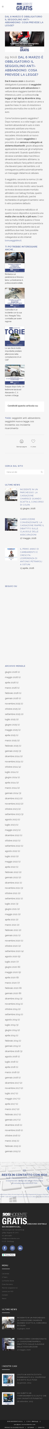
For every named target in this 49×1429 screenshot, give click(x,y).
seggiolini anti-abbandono (26, 418)
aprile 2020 (10, 977)
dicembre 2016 (12, 1125)
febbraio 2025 (11, 746)
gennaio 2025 (11, 751)
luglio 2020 (10, 961)
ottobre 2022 (11, 840)
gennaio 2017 (11, 1119)
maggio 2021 (11, 914)
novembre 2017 (12, 1088)
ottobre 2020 (11, 946)
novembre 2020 (12, 940)
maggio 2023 (11, 830)
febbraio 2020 (12, 988)
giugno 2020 (11, 967)
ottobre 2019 (11, 1009)
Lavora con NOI (7, 1291)
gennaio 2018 (11, 1077)
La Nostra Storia (8, 1280)
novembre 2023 (12, 803)
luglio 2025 (10, 719)
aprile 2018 (10, 1067)
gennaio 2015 (11, 1151)
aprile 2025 (10, 735)
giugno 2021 (11, 909)
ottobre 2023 (11, 809)
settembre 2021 (12, 898)
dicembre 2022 (12, 835)
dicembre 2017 (12, 1083)
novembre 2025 (12, 703)
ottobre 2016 (11, 1135)
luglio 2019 (10, 1025)
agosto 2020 (11, 956)
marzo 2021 (10, 925)
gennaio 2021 (11, 935)
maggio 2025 (11, 730)
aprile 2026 (10, 682)
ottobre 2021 (11, 893)
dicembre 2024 (12, 756)
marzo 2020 (11, 983)
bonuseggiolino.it (13, 240)
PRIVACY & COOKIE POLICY (14, 1427)
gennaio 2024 (11, 793)
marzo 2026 (11, 688)
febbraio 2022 (11, 872)
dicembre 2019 (12, 998)
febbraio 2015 (11, 1146)
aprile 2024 (10, 782)
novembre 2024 (12, 761)
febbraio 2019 (11, 1040)
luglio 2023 (10, 825)
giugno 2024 (11, 777)
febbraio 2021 (11, 930)
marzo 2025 (11, 740)
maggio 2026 (11, 677)
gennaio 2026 (11, 698)
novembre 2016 (12, 1130)
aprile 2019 (10, 1035)
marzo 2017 (10, 1109)
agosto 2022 (11, 851)
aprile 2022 (10, 867)
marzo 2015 (10, 1141)
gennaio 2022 (11, 877)
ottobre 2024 (11, 767)
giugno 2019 (11, 1030)
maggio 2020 (11, 972)
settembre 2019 (12, 1014)
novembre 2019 (12, 1004)
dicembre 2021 (12, 882)
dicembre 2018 (12, 1051)
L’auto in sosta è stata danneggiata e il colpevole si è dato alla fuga (31, 1377)
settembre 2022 (12, 846)
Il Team (4, 1277)
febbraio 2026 (12, 693)
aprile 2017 (10, 1104)
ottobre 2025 (11, 709)
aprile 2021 (10, 919)
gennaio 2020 (11, 993)
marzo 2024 (11, 788)
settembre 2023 (12, 814)
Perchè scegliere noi (10, 1287)
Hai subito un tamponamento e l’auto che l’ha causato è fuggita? (31, 1395)
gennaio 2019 (11, 1046)
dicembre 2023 (12, 798)
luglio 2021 (10, 904)
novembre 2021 (12, 888)
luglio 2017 (10, 1093)
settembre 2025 (12, 714)
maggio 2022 (11, 861)
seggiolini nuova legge (17, 421)
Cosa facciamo (7, 1284)
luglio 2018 (10, 1062)
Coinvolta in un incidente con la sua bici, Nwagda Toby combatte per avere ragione (13, 316)
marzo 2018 (10, 1072)
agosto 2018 (11, 1056)
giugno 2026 (11, 672)
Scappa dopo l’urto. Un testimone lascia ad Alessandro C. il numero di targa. (14, 391)
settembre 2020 (13, 951)
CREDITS (41, 1427)
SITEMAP (31, 1427)
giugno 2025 (11, 724)
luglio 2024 (10, 772)
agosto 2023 (11, 819)
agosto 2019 (11, 1019)
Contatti (5, 1295)
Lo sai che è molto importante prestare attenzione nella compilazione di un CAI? (13, 354)
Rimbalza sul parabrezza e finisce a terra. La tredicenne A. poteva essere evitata (14, 278)
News (4, 1298)
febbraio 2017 (11, 1114)
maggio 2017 (11, 1098)
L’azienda (5, 1273)
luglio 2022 (10, 856)
